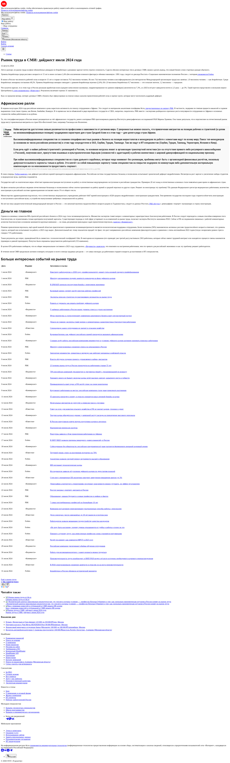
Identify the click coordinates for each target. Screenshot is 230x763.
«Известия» (34, 91)
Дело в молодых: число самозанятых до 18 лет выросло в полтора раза (79, 515)
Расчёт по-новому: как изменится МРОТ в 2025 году (71, 540)
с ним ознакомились (21, 91)
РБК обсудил (154, 204)
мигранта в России (80, 490)
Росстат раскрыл (57, 490)
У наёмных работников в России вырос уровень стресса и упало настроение (81, 309)
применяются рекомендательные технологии (48, 745)
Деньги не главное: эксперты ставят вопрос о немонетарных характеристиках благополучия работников (93, 322)
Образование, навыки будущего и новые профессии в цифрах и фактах (79, 496)
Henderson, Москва (60, 625)
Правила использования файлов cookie (42, 12)
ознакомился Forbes (205, 74)
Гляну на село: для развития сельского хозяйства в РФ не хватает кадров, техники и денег (87, 409)
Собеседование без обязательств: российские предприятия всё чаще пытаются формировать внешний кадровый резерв (99, 446)
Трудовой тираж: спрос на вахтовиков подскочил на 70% (73, 453)
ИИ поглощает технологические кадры (66, 465)
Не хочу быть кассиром (60, 527)
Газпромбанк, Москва (76, 627)
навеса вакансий (94, 440)
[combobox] (11, 756)
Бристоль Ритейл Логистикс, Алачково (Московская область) (87, 630)
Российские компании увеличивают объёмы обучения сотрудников (77, 546)
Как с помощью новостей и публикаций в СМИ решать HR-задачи (33, 608)
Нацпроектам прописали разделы (64, 428)
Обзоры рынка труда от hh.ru (17, 599)
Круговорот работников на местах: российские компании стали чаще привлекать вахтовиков (88, 390)
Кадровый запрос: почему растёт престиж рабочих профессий (75, 291)
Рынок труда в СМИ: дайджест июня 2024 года (25, 612)
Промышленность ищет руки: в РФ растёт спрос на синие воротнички (79, 384)
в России (106, 440)
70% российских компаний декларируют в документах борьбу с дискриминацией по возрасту (88, 372)
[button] (3, 42)
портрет (68, 490)
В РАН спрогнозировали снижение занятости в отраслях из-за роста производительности (86, 565)
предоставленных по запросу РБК (159, 108)
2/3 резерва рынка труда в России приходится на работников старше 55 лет (80, 365)
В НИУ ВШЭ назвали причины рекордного (68, 440)
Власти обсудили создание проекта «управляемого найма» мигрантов (78, 359)
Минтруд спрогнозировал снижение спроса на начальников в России (78, 347)
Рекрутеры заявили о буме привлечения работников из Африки (76, 434)
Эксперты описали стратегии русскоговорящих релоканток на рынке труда (81, 297)
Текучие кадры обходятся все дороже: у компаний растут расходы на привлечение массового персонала (92, 415)
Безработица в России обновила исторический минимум (73, 571)
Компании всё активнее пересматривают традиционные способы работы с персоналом (85, 509)
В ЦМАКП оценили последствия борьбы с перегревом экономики (77, 285)
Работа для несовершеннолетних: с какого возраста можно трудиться (78, 552)
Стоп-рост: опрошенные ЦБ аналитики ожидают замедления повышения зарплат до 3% (86, 478)
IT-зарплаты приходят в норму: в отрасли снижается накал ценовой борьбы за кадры (84, 397)
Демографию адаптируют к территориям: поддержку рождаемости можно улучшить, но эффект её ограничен (95, 484)
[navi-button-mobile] (3, 49)
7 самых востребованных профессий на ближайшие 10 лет (74, 502)
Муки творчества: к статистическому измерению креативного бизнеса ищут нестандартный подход (91, 316)
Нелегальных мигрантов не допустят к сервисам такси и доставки (77, 403)
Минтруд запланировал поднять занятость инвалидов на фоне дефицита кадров (82, 278)
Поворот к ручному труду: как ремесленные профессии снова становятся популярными (86, 534)
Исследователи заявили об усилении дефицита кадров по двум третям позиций (82, 471)
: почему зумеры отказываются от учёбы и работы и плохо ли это (97, 527)
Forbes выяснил (21, 174)
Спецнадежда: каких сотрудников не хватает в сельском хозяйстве (77, 328)
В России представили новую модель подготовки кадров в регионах (78, 422)
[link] (5, 36)
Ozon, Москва (58, 622)
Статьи (9, 54)
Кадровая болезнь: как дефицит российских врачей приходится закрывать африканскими (86, 334)
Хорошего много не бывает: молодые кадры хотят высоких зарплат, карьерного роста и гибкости (90, 378)
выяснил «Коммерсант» (123, 222)
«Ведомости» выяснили (95, 246)
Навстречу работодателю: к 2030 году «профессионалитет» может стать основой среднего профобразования (94, 272)
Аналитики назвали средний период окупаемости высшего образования (79, 459)
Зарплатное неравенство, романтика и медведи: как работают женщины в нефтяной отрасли (88, 353)
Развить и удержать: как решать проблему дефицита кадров (74, 303)
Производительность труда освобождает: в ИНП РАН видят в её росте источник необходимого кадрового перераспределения (101, 559)
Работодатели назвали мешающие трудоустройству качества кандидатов (79, 521)
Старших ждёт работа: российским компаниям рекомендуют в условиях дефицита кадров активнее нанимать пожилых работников (104, 341)
